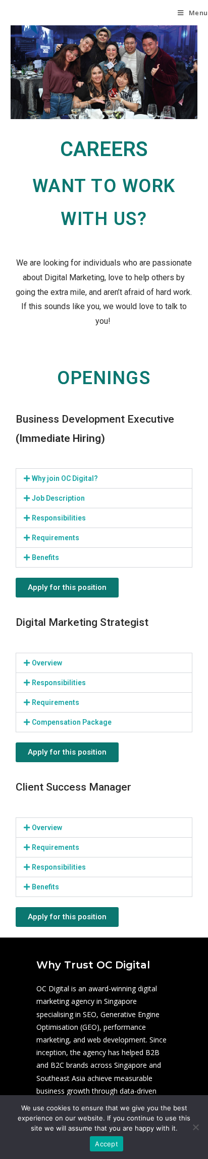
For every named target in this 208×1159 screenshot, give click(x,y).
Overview (47, 663)
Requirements (55, 538)
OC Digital (28, 12)
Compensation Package (72, 722)
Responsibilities (59, 518)
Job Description (58, 498)
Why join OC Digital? (65, 478)
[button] (104, 478)
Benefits (45, 557)
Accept (106, 1144)
